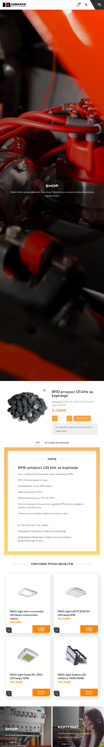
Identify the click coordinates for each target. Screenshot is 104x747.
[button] (44, 390)
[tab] (37, 443)
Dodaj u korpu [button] (41, 629)
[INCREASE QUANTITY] (69, 418)
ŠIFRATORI (89, 402)
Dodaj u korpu (82, 418)
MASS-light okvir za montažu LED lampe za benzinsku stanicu (27, 615)
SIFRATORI (61, 405)
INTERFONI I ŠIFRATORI (72, 402)
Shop (11, 729)
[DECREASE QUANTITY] (55, 418)
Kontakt (68, 727)
